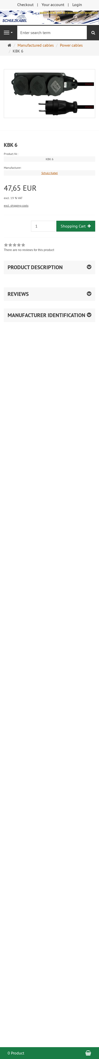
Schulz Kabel (49, 173)
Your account (53, 4)
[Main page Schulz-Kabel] (49, 16)
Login (77, 4)
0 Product (16, 1052)
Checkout (25, 4)
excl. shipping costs (16, 205)
